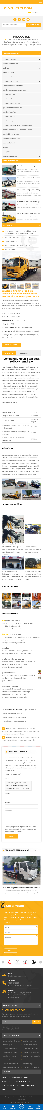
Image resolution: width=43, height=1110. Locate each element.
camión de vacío (9, 116)
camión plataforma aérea (12, 77)
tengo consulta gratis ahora (21, 1106)
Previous (35, 849)
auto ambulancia (9, 143)
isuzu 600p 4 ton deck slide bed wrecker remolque (21, 888)
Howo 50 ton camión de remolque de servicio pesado (29, 178)
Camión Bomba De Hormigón (13, 86)
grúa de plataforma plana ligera (32, 1067)
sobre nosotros (20, 1077)
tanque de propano (9, 1052)
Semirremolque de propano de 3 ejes (12, 1067)
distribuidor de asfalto (11, 134)
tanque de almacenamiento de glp (32, 1049)
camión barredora (9, 1056)
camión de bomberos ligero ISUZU (32, 1056)
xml (14, 1089)
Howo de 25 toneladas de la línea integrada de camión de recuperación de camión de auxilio (29, 214)
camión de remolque (20, 39)
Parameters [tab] (23, 353)
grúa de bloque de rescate (12, 714)
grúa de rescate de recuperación (14, 717)
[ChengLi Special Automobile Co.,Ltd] (18, 8)
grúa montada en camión (12, 108)
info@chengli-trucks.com (14, 241)
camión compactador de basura (15, 121)
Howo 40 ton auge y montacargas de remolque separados (29, 190)
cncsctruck (28, 1102)
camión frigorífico (9, 112)
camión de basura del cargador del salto (17, 125)
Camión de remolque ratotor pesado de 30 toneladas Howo (29, 202)
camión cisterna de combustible (14, 90)
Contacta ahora (11, 345)
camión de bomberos (11, 99)
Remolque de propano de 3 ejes (32, 1045)
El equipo (6, 152)
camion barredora (9, 59)
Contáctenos (8, 1085)
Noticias (6, 1081)
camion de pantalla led (11, 103)
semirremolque (8, 72)
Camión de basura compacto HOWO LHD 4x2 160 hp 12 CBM (29, 166)
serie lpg (6, 68)
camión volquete (9, 94)
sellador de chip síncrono (12, 138)
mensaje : (9, 811)
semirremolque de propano (12, 1041)
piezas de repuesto (10, 156)
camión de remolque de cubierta (14, 721)
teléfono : (8, 802)
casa (9, 39)
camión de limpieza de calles (32, 1052)
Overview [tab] (9, 353)
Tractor (5, 147)
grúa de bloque (30, 710)
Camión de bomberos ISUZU (12, 1064)
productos (21, 1081)
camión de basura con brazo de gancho (17, 130)
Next (39, 849)
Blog (4, 1089)
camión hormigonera (10, 81)
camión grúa (7, 1045)
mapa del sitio (27, 1085)
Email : (8, 794)
